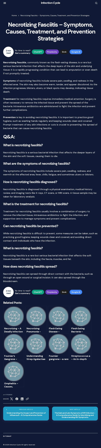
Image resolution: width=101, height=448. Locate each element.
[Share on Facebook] (16, 399)
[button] (4, 3)
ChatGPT (38, 52)
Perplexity (52, 52)
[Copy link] (27, 399)
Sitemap (7, 436)
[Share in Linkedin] (22, 399)
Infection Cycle (50, 3)
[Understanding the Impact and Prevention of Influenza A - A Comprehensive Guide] (26, 414)
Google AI (75, 52)
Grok (64, 52)
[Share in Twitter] (11, 399)
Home (14, 15)
